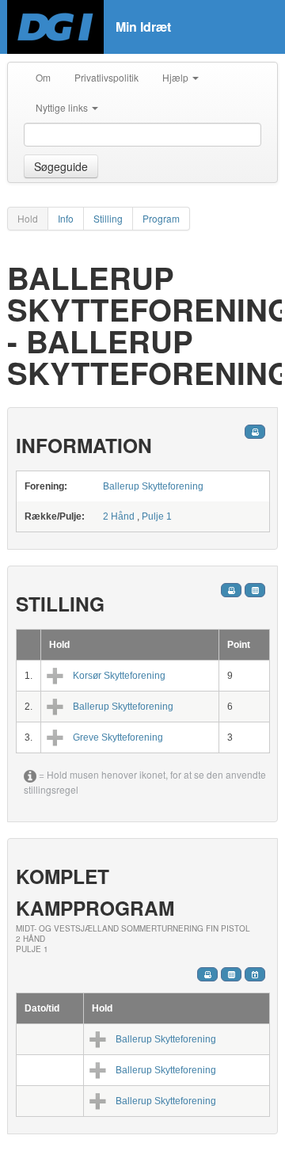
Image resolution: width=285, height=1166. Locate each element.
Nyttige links (63, 107)
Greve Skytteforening (118, 737)
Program (161, 218)
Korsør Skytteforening (119, 675)
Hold (27, 218)
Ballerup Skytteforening (153, 486)
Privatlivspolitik (106, 77)
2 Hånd (119, 516)
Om (43, 77)
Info (66, 218)
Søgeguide (61, 166)
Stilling (108, 218)
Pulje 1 (157, 516)
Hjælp (176, 77)
